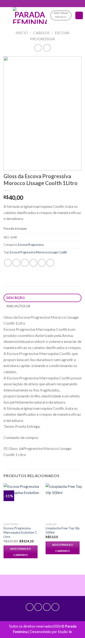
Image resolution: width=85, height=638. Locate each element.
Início (22, 32)
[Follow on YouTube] (55, 607)
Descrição (15, 298)
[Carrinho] (79, 15)
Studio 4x (65, 632)
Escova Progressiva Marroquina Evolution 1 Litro (20, 532)
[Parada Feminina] (30, 15)
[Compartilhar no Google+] (50, 263)
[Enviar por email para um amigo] (33, 263)
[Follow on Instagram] (38, 607)
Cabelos (41, 32)
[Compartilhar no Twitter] (25, 263)
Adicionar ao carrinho (20, 551)
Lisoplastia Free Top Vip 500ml (63, 530)
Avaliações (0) (18, 306)
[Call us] (47, 607)
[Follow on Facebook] (30, 607)
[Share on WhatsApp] (8, 263)
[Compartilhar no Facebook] (16, 263)
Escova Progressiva (31, 245)
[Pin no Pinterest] (42, 263)
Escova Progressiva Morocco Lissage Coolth (38, 252)
